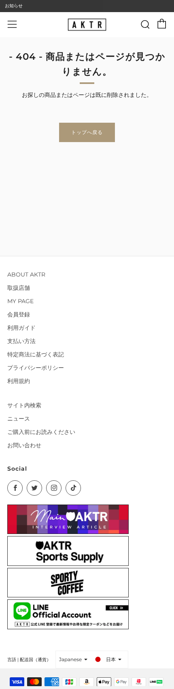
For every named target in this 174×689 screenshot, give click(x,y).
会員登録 (18, 314)
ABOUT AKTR (26, 274)
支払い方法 (21, 341)
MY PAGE (20, 301)
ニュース (18, 418)
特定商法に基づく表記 (35, 354)
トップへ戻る (87, 132)
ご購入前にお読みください (41, 432)
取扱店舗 (18, 287)
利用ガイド (21, 327)
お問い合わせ (24, 445)
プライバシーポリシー (35, 367)
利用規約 (18, 381)
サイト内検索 (24, 405)
